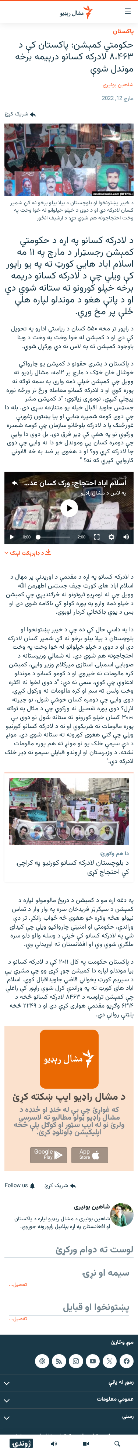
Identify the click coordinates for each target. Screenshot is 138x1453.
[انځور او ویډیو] (86, 1444)
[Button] (20, 114)
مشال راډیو (93, 493)
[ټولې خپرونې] (54, 1444)
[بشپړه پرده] (96, 537)
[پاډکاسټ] (42, 1361)
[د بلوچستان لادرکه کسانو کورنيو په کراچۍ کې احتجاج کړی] (69, 811)
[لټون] (117, 1444)
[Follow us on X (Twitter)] (110, 1361)
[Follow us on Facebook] (127, 1361)
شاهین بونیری (118, 85)
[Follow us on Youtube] (93, 1361)
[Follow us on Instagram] (76, 1361)
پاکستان (123, 32)
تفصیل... (18, 1284)
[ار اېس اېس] (59, 1361)
